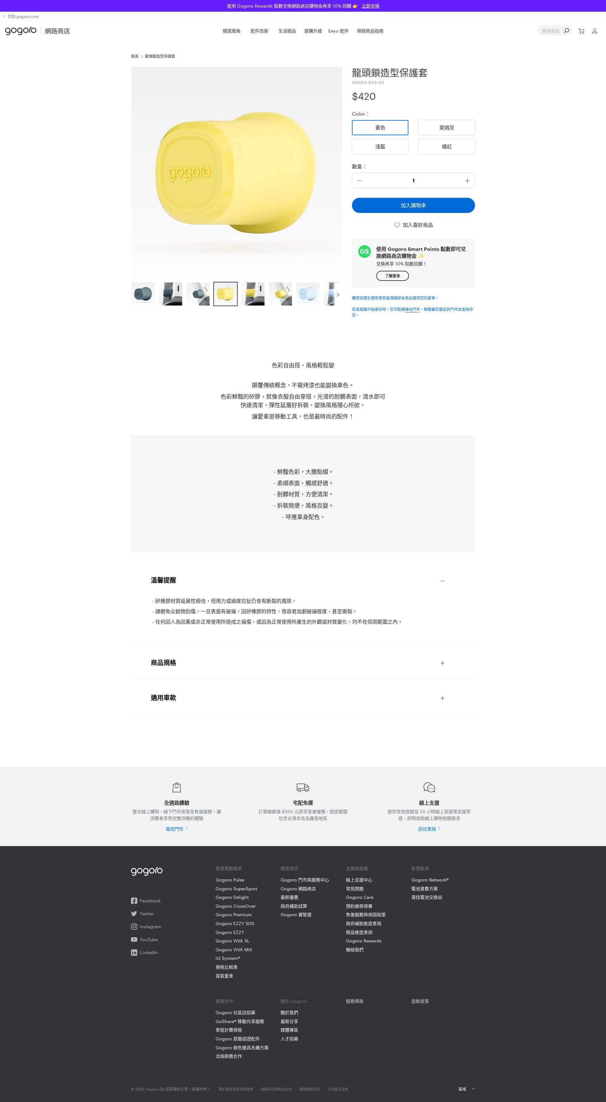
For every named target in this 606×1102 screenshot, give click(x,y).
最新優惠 (289, 897)
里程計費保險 (229, 1030)
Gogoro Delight (232, 897)
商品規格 (163, 662)
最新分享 (289, 1021)
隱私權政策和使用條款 (236, 1089)
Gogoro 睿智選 (296, 914)
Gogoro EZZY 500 (235, 923)
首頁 (135, 56)
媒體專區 (289, 1030)
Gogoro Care (359, 897)
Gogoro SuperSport (236, 889)
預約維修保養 (359, 906)
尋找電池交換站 (426, 897)
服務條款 (355, 1001)
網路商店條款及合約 (276, 1089)
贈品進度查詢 (359, 932)
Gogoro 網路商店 (298, 889)
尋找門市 (412, 309)
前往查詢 (427, 828)
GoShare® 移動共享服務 (240, 1021)
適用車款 (163, 697)
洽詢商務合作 (229, 1056)
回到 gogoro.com (23, 16)
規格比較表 (227, 967)
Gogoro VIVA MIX (234, 950)
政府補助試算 (294, 906)
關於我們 (289, 1012)
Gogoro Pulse (230, 880)
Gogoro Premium (234, 914)
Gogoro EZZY (230, 932)
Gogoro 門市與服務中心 (305, 880)
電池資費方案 (424, 889)
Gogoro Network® (430, 880)
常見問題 (355, 889)
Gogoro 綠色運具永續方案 (242, 1047)
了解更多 (392, 275)
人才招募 (289, 1039)
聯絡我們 (355, 950)
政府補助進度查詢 (363, 923)
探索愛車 (224, 976)
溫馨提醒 (163, 579)
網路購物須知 (309, 1089)
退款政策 (420, 1001)
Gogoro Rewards (364, 941)
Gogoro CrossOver (236, 906)
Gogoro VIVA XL (233, 941)
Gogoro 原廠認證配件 (238, 1039)
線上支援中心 (359, 880)
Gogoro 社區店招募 (235, 1012)
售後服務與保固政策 (366, 914)
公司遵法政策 (337, 1089)
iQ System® (228, 958)
